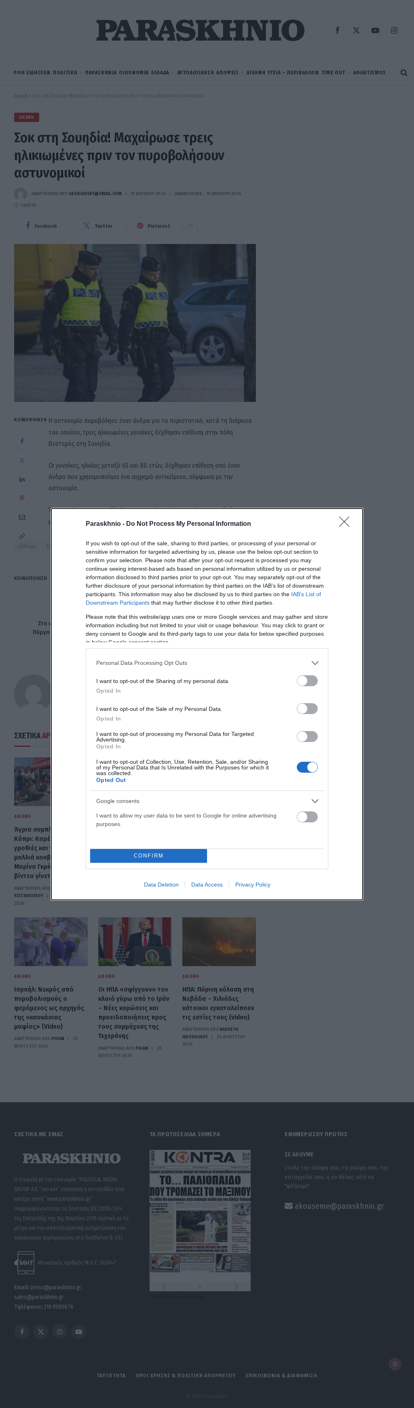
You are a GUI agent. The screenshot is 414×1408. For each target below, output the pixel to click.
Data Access (207, 884)
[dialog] (207, 704)
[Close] (347, 524)
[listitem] (207, 663)
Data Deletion (161, 884)
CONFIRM (149, 856)
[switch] (307, 680)
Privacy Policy (252, 884)
